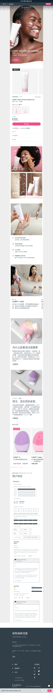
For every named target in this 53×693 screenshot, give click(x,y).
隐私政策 (34, 650)
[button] (49, 686)
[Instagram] (34, 668)
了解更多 (15, 364)
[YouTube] (39, 671)
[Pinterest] (39, 674)
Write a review (38, 96)
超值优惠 (48, 4)
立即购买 (16, 60)
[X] (34, 671)
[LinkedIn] (34, 674)
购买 (49, 690)
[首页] (26, 8)
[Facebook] (39, 668)
